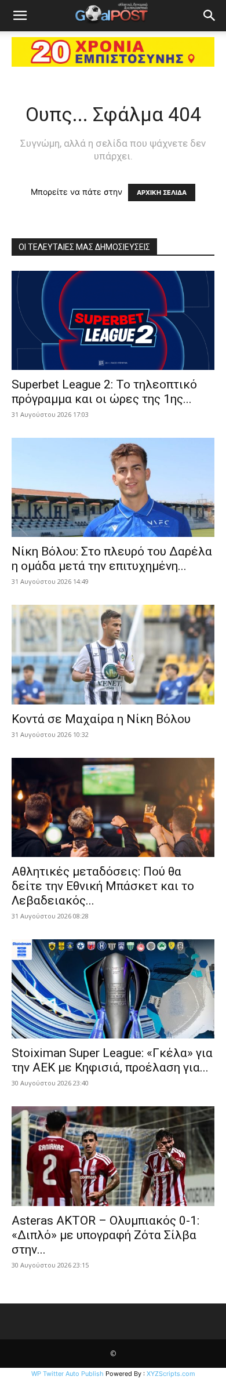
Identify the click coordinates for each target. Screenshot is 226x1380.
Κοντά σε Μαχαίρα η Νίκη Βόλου (101, 719)
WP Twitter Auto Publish (67, 1374)
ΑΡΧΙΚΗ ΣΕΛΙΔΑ (162, 192)
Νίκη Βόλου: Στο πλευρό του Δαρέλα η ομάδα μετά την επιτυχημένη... (112, 558)
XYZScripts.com (171, 1374)
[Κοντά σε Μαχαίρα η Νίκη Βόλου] (113, 654)
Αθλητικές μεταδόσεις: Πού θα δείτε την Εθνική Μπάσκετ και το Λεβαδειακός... (103, 886)
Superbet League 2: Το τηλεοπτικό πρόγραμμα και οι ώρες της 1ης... (104, 391)
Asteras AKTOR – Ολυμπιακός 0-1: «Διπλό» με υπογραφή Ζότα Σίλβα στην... (105, 1235)
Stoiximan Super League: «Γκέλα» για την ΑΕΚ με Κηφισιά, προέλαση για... (112, 1060)
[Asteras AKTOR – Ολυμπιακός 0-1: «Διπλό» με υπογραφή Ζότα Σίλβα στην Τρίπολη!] (113, 1155)
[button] (19, 15)
